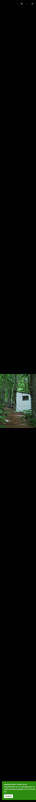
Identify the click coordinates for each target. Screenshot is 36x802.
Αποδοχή (8, 796)
